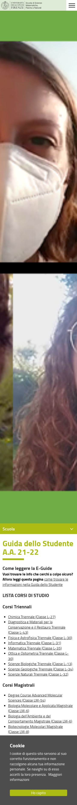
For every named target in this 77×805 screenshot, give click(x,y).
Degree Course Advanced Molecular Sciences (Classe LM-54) (35, 698)
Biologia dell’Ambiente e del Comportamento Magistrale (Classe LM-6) (40, 719)
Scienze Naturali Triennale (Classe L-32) (38, 674)
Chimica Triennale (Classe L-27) (31, 616)
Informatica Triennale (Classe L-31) (34, 642)
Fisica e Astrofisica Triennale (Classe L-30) (40, 637)
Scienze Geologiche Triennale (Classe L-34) (40, 669)
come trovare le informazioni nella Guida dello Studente (35, 582)
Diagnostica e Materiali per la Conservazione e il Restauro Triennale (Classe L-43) (36, 627)
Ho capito (38, 792)
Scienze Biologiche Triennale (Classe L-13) (40, 663)
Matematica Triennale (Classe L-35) (35, 648)
